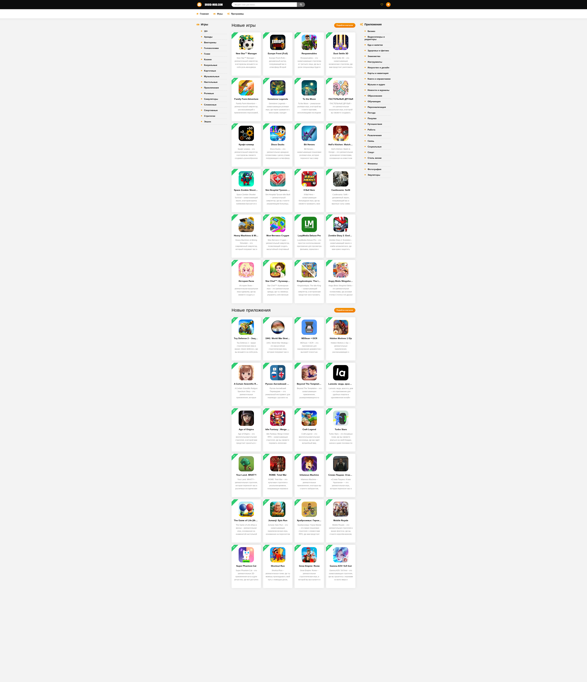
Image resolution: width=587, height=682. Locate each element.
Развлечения (375, 135)
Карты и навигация (378, 73)
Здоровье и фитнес (378, 50)
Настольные (211, 82)
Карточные (210, 70)
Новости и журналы (378, 90)
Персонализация (377, 107)
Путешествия (375, 124)
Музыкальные (211, 76)
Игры (220, 14)
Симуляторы (211, 99)
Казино (208, 59)
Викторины (210, 42)
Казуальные (210, 65)
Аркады (208, 37)
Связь (371, 141)
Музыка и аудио (376, 84)
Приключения (211, 87)
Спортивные (211, 110)
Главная (204, 14)
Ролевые (209, 93)
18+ (206, 31)
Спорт (371, 152)
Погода (371, 113)
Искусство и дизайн (378, 67)
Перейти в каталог (344, 25)
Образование (375, 96)
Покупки (372, 118)
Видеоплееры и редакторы (375, 38)
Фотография (374, 169)
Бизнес (371, 31)
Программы (237, 14)
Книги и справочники (379, 79)
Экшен (207, 121)
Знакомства (374, 56)
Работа (371, 129)
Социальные (375, 146)
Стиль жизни (375, 158)
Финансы (373, 163)
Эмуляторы (374, 175)
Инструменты (375, 62)
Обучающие (374, 101)
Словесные (210, 104)
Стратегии (209, 116)
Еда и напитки (375, 45)
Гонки (207, 54)
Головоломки (211, 48)
